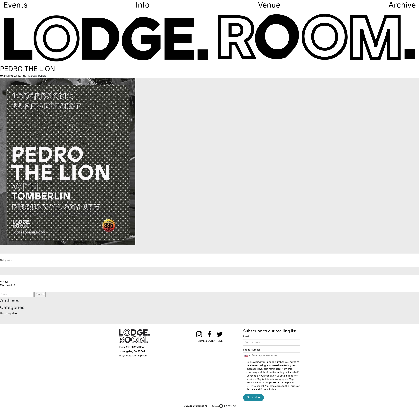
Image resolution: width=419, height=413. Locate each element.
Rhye (4, 282)
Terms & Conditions (209, 341)
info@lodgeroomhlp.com (133, 356)
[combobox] (247, 356)
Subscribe (253, 397)
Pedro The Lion (27, 69)
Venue (269, 5)
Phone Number (251, 350)
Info (143, 5)
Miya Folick (7, 285)
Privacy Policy (268, 389)
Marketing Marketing (13, 76)
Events (15, 5)
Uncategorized (9, 313)
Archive (402, 5)
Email (246, 337)
